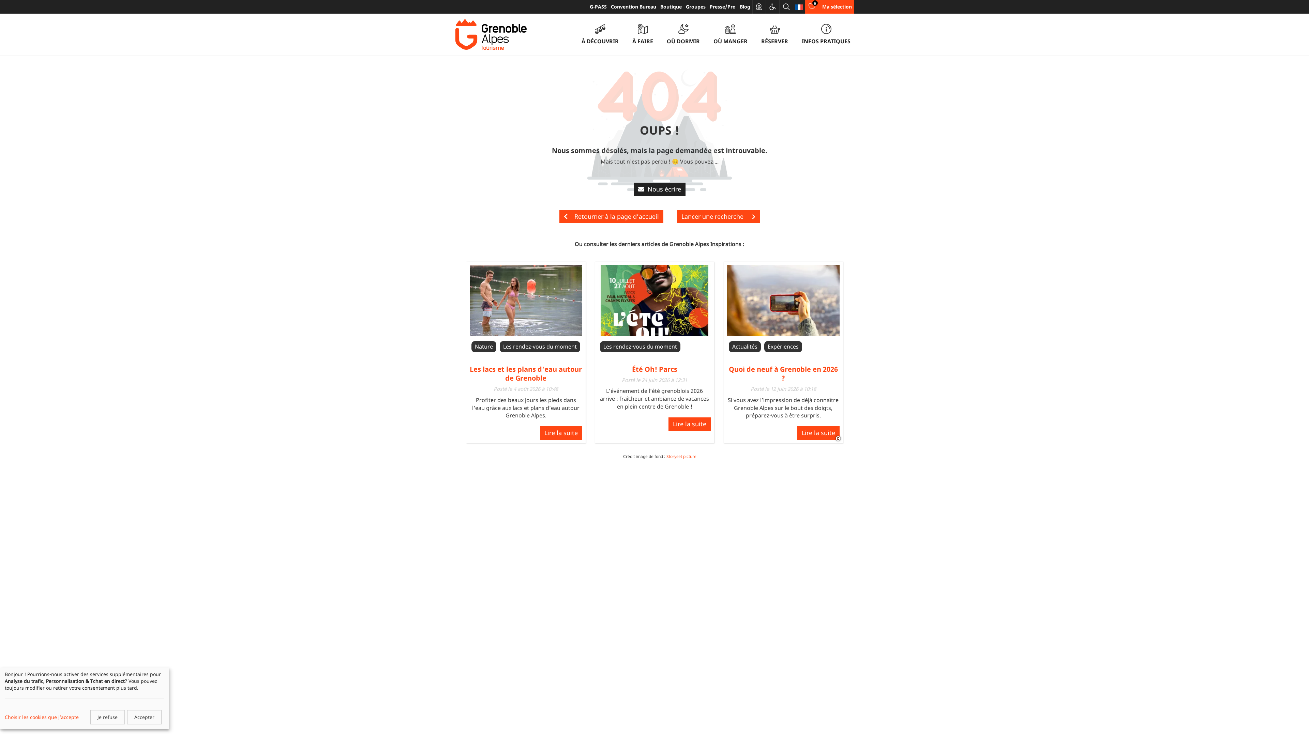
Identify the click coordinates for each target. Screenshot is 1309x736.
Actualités (744, 346)
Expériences (783, 346)
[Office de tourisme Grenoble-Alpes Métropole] (491, 34)
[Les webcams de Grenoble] (759, 7)
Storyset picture (681, 456)
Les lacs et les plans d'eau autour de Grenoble (526, 374)
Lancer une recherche (713, 216)
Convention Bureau (633, 6)
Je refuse (107, 717)
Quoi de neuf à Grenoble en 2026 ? (783, 374)
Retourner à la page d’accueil (616, 216)
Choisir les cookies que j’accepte (42, 717)
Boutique (671, 6)
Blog (745, 6)
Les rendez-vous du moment (540, 346)
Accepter (144, 717)
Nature (484, 346)
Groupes (696, 6)
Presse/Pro (723, 6)
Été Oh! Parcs (654, 369)
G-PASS (598, 6)
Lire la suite (561, 433)
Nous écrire (664, 189)
